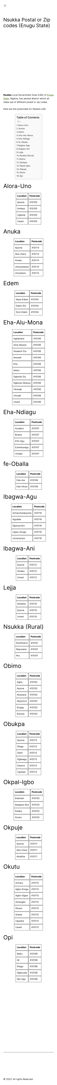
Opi (21, 176)
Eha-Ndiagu (24, 138)
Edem (21, 132)
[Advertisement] (28, 61)
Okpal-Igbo (25, 166)
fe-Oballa (23, 142)
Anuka (22, 128)
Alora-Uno (23, 125)
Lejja (21, 152)
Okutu (22, 172)
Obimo (22, 159)
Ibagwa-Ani (24, 149)
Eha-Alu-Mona (26, 135)
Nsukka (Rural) (27, 155)
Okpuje (23, 169)
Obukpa (23, 162)
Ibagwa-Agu (24, 145)
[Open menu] (5, 5)
